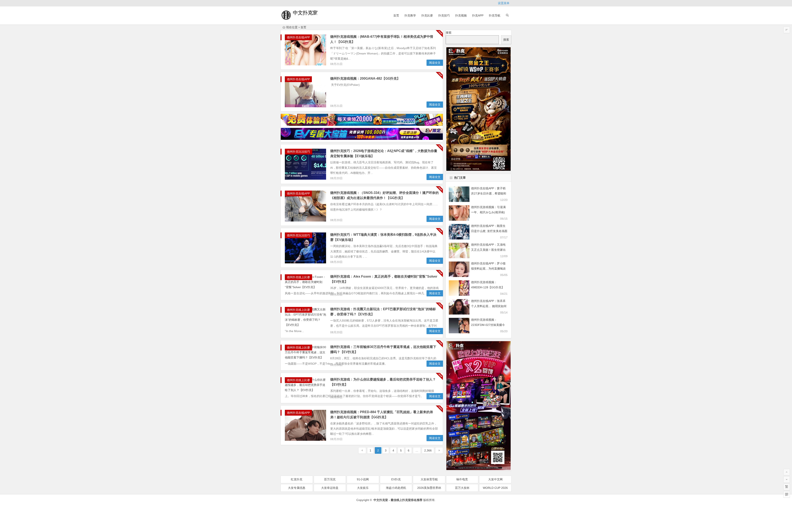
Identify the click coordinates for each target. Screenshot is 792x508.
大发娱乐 (363, 487)
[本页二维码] (786, 494)
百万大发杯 (462, 487)
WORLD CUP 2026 (495, 487)
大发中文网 (495, 479)
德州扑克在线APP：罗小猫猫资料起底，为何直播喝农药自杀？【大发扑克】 (488, 268)
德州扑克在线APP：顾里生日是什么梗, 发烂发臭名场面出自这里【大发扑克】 (489, 231)
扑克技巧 (444, 15)
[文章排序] (786, 30)
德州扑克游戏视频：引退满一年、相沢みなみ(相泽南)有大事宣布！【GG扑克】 (488, 212)
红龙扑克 (296, 479)
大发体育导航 (429, 479)
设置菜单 (503, 3)
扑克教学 (410, 15)
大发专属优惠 (296, 487)
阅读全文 (435, 62)
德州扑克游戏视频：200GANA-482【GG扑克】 (365, 78)
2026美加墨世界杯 (429, 487)
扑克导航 (494, 15)
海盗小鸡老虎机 (396, 487)
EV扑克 (396, 479)
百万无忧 (330, 479)
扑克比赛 (427, 15)
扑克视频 (461, 15)
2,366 (428, 450)
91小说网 (363, 479)
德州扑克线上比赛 (298, 277)
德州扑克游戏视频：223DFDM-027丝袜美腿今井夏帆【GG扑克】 (488, 325)
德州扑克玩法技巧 (298, 151)
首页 (396, 15)
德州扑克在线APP (298, 37)
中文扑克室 (305, 12)
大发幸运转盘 (329, 487)
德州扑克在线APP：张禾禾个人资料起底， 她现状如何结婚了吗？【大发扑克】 (489, 306)
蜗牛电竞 (462, 479)
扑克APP (477, 15)
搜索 (448, 32)
